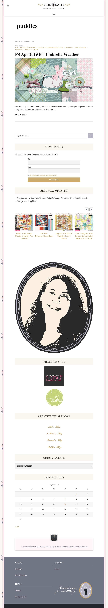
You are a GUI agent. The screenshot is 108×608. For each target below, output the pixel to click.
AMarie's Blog (54, 433)
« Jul (17, 526)
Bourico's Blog (54, 440)
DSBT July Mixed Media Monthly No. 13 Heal (24, 236)
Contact (18, 590)
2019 (16, 48)
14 (65, 504)
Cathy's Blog (54, 447)
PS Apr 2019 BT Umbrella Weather (47, 54)
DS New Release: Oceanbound (44, 234)
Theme (35, 49)
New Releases (80, 48)
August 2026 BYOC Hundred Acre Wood (64, 236)
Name (29, 159)
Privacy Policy (20, 596)
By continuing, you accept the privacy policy (43, 175)
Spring (28, 49)
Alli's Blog (54, 426)
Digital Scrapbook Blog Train (50, 48)
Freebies (69, 48)
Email (29, 167)
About (57, 569)
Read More (20, 115)
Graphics (18, 569)
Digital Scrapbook (28, 48)
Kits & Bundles (21, 575)
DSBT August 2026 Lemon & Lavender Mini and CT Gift (84, 236)
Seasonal (19, 49)
